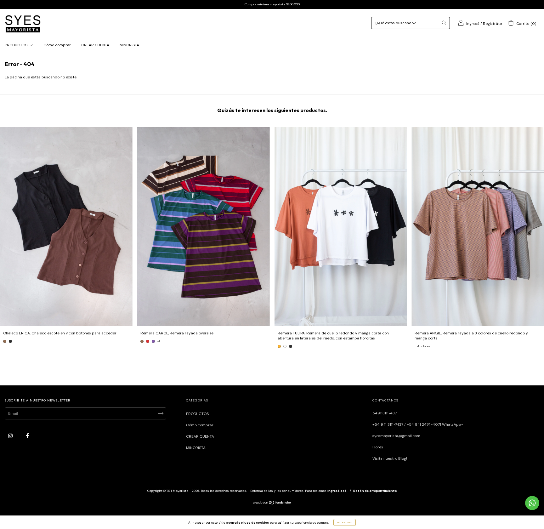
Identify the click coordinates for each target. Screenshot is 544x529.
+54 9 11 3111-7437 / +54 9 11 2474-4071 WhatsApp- (417, 424)
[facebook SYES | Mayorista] (27, 436)
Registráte (492, 23)
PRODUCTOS (16, 45)
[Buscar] (444, 22)
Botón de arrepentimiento (375, 491)
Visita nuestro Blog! (389, 458)
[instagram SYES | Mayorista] (11, 436)
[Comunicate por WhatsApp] (532, 503)
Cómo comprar (57, 45)
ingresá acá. (337, 491)
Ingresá (472, 23)
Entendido (344, 522)
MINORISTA (129, 45)
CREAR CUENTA (95, 45)
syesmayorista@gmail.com (396, 435)
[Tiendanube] (272, 503)
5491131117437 (384, 413)
